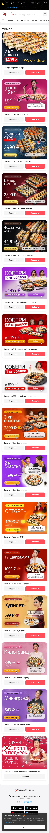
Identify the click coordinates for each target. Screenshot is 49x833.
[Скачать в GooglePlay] (31, 808)
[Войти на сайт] (45, 14)
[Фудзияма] (4, 14)
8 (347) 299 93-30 (24, 802)
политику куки (9, 822)
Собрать (35, 307)
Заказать (35, 72)
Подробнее (14, 72)
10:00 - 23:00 (24, 799)
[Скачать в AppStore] (17, 808)
